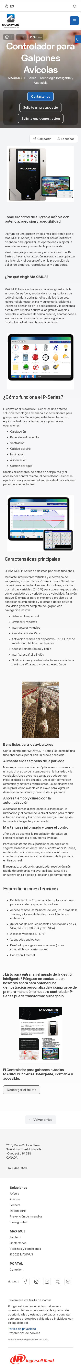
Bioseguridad (18, 1222)
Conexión (16, 1269)
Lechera (15, 1205)
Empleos (15, 1237)
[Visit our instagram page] (36, 1281)
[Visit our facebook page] (25, 1281)
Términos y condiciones (25, 1248)
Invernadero (18, 1210)
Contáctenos (18, 1243)
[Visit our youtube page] (68, 1281)
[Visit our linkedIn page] (47, 1281)
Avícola (14, 1193)
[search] (74, 6)
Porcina (15, 1199)
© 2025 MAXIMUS (21, 1254)
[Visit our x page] (57, 1281)
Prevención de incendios (26, 1216)
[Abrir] (74, 20)
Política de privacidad (22, 1328)
